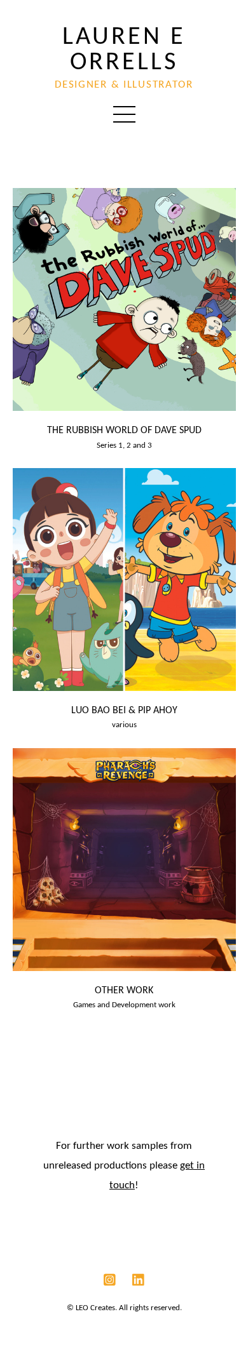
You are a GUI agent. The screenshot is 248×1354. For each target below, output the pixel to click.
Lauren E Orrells (124, 50)
